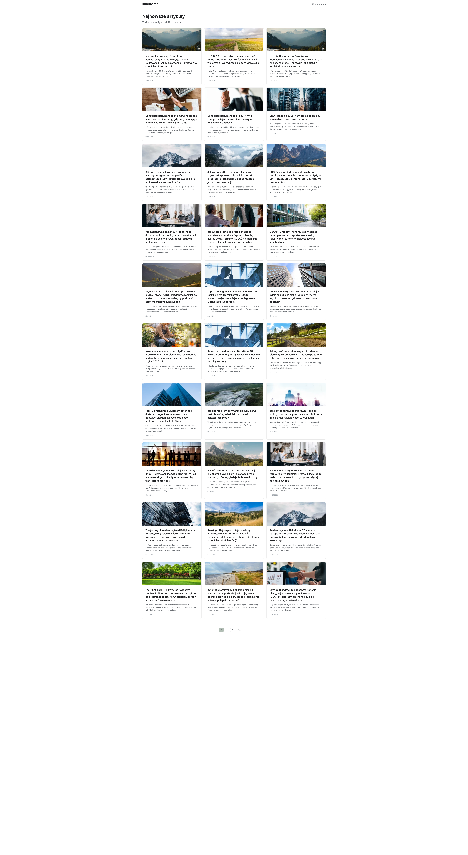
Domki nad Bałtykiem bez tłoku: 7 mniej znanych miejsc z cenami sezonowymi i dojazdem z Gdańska (230, 119)
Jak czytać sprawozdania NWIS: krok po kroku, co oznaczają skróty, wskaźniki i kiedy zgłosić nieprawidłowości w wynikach (296, 414)
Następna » (242, 630)
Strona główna (319, 4)
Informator (150, 4)
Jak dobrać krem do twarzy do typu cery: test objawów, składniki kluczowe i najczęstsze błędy (231, 414)
